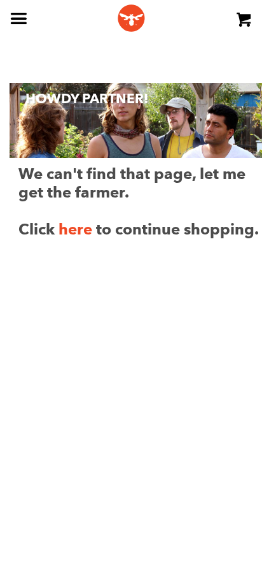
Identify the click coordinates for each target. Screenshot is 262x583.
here (75, 229)
